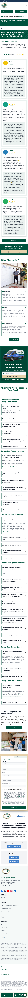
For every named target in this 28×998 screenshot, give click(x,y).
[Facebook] (2, 891)
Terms (19, 796)
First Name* (4, 761)
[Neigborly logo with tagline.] (21, 817)
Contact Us (4, 914)
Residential (8, 756)
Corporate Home (5, 933)
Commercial (21, 756)
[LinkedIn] (15, 891)
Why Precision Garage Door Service (10, 905)
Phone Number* (5, 778)
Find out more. (5, 531)
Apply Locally (4, 917)
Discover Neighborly (13, 846)
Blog (2, 924)
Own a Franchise (5, 911)
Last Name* (4, 766)
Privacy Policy (8, 803)
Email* (3, 772)
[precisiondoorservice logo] (14, 871)
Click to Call (22, 11)
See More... (14, 240)
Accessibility (4, 971)
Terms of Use (4, 966)
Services (3, 897)
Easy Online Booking (8, 12)
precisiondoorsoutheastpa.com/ (9, 888)
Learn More (17, 24)
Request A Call (14, 807)
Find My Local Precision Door (14, 376)
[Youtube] (8, 891)
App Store (14, 857)
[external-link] (12, 24)
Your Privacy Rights (5, 977)
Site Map (3, 930)
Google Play (15, 861)
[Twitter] (5, 891)
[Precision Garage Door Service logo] (7, 816)
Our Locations (4, 927)
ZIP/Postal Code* (6, 783)
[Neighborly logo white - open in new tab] (4, 1)
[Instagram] (11, 891)
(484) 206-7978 (18, 379)
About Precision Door (6, 908)
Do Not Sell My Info (5, 974)
